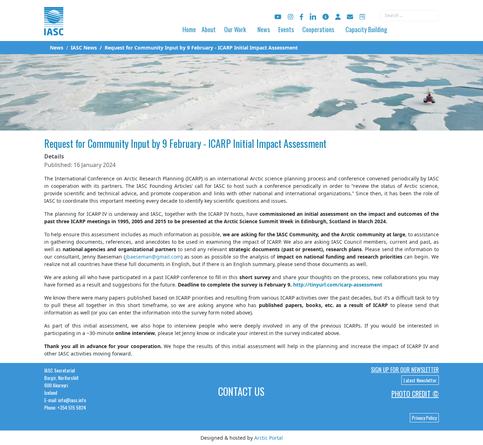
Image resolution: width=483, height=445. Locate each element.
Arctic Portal (268, 437)
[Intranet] (338, 16)
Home (189, 29)
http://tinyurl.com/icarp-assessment (337, 284)
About (209, 29)
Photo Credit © (415, 393)
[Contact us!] (350, 16)
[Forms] (362, 16)
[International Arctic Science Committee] (53, 28)
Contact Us (241, 391)
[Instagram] (290, 16)
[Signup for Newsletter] (325, 16)
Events (286, 29)
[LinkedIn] (313, 16)
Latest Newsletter (420, 380)
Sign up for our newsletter (405, 369)
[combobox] (409, 15)
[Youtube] (277, 16)
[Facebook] (301, 16)
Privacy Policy (424, 417)
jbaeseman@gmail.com (153, 256)
